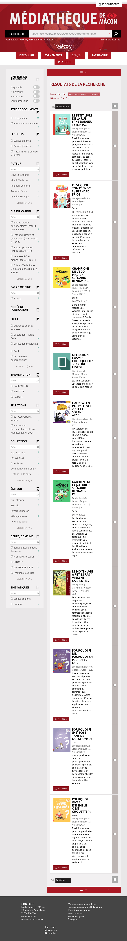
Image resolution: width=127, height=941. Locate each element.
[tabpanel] (63, 481)
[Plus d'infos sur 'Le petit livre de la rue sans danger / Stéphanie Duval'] (61, 124)
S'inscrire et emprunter (79, 910)
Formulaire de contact (32, 919)
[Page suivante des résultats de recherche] (109, 72)
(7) (23, 203)
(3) (23, 528)
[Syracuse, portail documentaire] (63, 19)
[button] (27, 55)
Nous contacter (75, 913)
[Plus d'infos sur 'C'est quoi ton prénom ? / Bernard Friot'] (61, 196)
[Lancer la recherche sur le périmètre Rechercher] (116, 33)
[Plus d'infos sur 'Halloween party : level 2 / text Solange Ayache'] (61, 412)
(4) (23, 480)
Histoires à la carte (82, 211)
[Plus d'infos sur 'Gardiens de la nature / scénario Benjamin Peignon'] (61, 491)
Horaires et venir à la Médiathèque (85, 907)
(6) (23, 579)
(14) (23, 366)
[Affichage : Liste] (84, 72)
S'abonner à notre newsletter (82, 904)
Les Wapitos (78, 301)
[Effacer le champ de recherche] (110, 33)
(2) (23, 279)
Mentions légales (76, 916)
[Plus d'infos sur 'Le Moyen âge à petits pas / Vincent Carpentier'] (61, 582)
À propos (72, 919)
